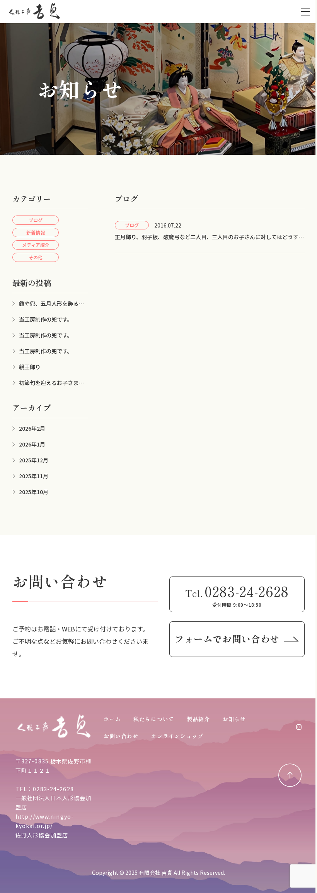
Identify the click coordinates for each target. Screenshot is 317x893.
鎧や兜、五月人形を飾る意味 (48, 303)
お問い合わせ (121, 736)
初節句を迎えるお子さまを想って (48, 383)
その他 (36, 257)
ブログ (36, 220)
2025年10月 (33, 492)
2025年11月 (33, 476)
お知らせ (233, 719)
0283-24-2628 (53, 789)
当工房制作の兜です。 (46, 319)
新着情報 (35, 232)
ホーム (112, 719)
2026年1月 (32, 444)
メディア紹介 (35, 244)
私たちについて (153, 719)
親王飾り (30, 367)
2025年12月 (33, 460)
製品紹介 (198, 719)
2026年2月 (32, 428)
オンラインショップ (177, 736)
